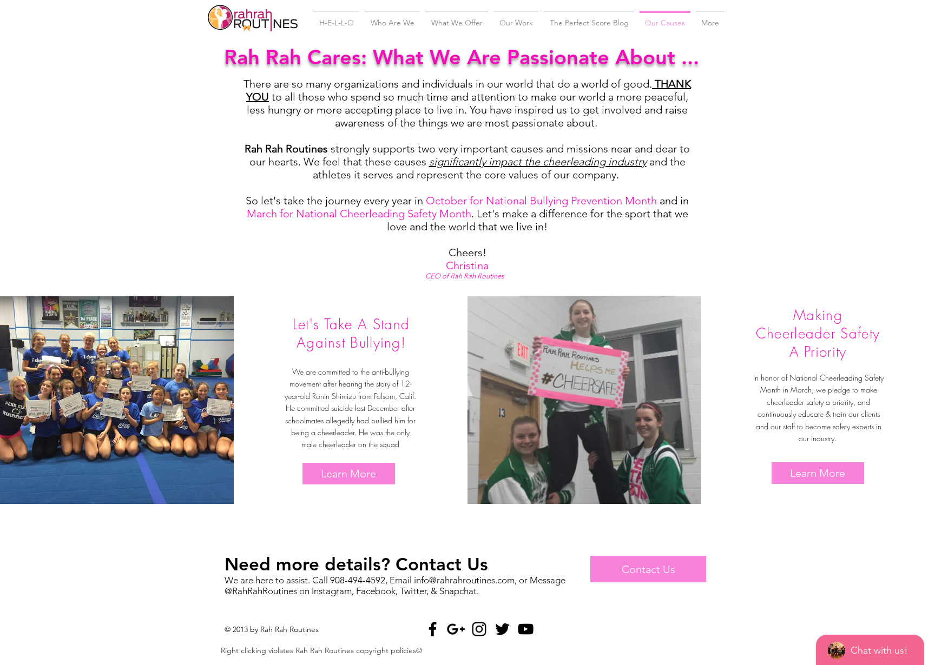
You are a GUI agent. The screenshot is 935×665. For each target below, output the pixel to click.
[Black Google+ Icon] (455, 629)
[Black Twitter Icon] (502, 629)
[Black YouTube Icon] (525, 629)
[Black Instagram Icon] (479, 629)
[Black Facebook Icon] (432, 629)
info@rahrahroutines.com (464, 580)
